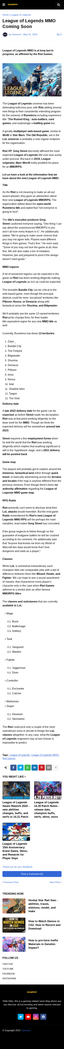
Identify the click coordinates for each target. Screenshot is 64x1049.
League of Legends (21, 15)
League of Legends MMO (45, 755)
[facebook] (43, 1017)
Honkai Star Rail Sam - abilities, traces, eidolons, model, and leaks (43, 906)
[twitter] (21, 1017)
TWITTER (7, 964)
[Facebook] (13, 768)
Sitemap (50, 1043)
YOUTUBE (7, 968)
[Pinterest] (42, 768)
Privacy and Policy (18, 1043)
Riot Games (8, 758)
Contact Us (37, 1043)
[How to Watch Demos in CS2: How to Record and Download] (13, 925)
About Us (12, 1039)
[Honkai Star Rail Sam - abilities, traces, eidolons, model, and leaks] (13, 905)
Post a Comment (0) (32, 874)
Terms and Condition (31, 1039)
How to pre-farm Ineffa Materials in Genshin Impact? (43, 944)
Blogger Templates (38, 1033)
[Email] (49, 768)
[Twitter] (20, 768)
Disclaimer (50, 1039)
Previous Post (11, 882)
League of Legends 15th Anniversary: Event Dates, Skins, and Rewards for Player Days (15, 851)
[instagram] (36, 1017)
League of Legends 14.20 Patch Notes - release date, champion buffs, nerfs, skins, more (46, 809)
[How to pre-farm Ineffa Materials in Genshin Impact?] (13, 944)
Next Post (55, 882)
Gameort (26, 1030)
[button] (4, 5)
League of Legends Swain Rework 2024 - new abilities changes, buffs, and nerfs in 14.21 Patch (16, 809)
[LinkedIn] (35, 768)
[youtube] (28, 1017)
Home (5, 15)
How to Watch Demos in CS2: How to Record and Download (44, 925)
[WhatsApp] (27, 768)
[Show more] (56, 768)
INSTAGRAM (9, 978)
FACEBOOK (8, 973)
